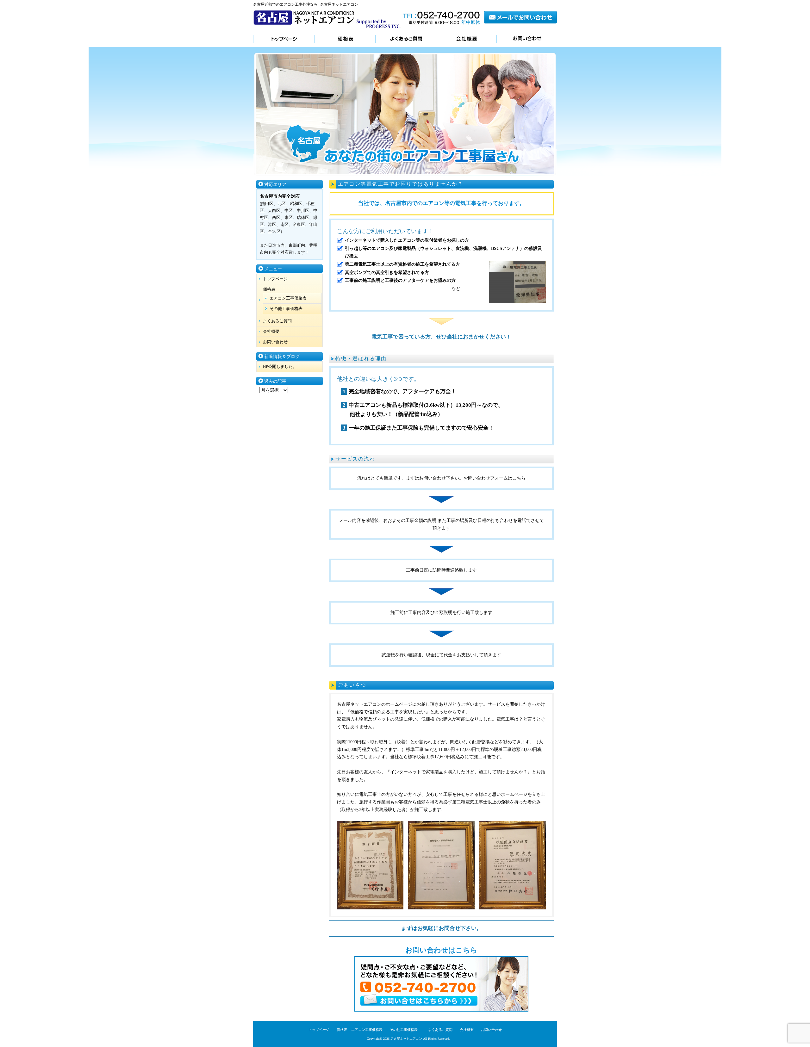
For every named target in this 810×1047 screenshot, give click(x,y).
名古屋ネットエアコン (406, 1038)
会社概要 (466, 39)
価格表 (344, 39)
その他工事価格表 (286, 308)
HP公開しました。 (280, 366)
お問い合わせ (526, 39)
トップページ (283, 39)
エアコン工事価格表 (288, 298)
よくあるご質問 (406, 39)
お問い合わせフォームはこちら (495, 478)
